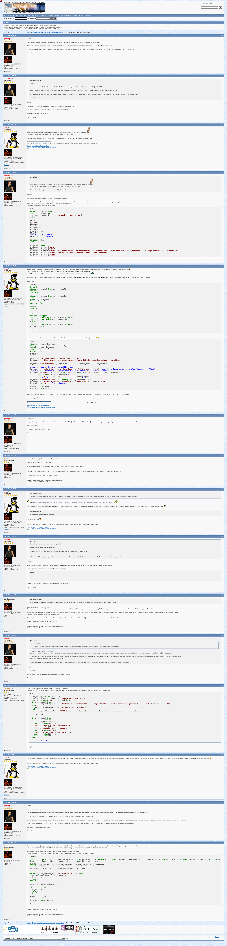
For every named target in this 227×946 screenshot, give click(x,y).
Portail (10, 15)
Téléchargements (18, 15)
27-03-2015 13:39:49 (10, 635)
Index (5, 15)
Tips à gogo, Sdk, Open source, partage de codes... (48, 32)
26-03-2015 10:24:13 (10, 595)
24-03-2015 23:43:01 (10, 266)
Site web (6, 165)
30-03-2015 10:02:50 (10, 685)
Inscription (50, 15)
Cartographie (34, 15)
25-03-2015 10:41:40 (10, 455)
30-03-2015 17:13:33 (10, 802)
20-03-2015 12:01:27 (10, 35)
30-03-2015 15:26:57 (10, 754)
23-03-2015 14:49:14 (10, 75)
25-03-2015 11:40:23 (10, 536)
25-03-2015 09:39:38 (10, 415)
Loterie (63, 15)
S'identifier (57, 15)
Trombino (87, 15)
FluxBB (217, 937)
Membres (27, 15)
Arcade (81, 15)
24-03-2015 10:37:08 (10, 124)
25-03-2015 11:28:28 (10, 489)
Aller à (5, 937)
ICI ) (74, 106)
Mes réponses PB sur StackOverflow (38, 146)
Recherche (43, 15)
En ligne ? (75, 15)
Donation (68, 15)
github (48, 607)
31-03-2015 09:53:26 (10, 842)
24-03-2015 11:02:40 (10, 172)
